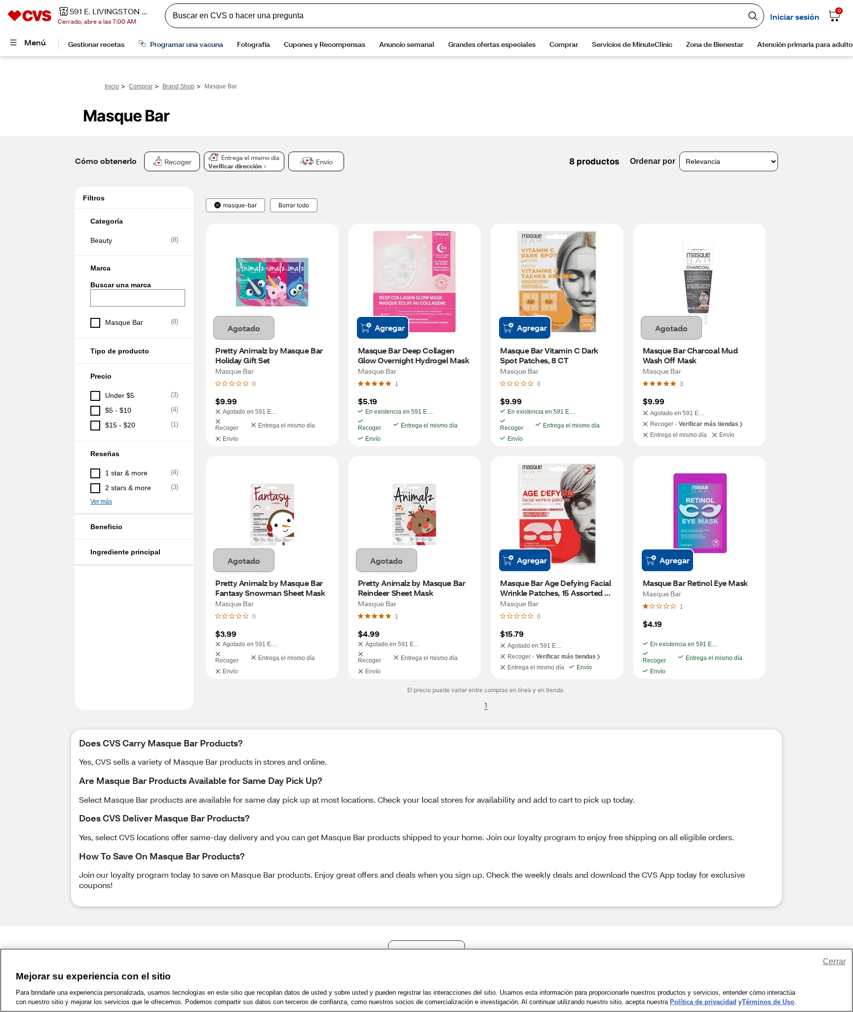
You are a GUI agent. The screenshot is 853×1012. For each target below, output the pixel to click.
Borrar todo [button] (293, 205)
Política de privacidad (703, 1002)
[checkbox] (134, 240)
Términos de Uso (768, 1002)
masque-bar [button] (240, 205)
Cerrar (834, 961)
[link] (396, 383)
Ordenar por (652, 161)
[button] (134, 221)
